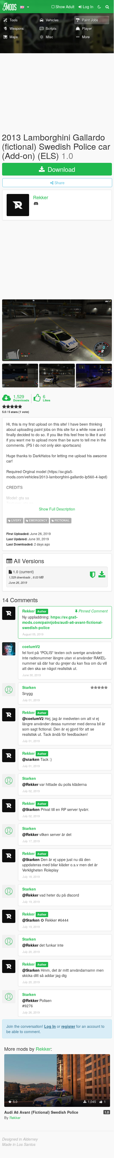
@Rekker (30, 784)
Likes (46, 400)
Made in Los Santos (18, 1144)
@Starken (31, 809)
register (68, 1026)
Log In (50, 1026)
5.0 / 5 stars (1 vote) (15, 411)
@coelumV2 (33, 718)
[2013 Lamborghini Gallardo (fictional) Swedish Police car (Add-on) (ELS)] (57, 330)
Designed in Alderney (20, 1139)
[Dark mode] (99, 6)
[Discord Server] (36, 203)
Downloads (21, 400)
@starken (30, 759)
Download (60, 169)
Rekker (40, 197)
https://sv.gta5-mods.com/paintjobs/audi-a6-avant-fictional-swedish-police (62, 622)
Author (41, 611)
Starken (29, 687)
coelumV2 (31, 646)
